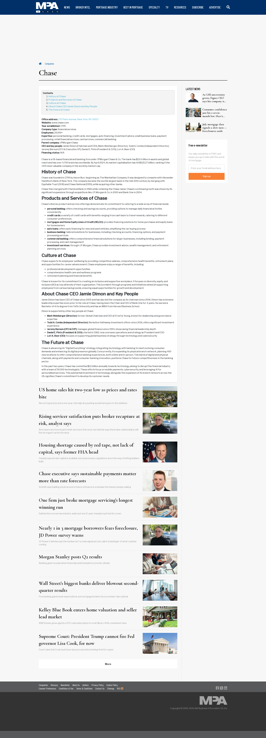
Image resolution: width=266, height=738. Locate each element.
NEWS (67, 7)
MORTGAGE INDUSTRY (107, 7)
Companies (49, 63)
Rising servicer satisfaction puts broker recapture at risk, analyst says (89, 419)
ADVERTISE (215, 7)
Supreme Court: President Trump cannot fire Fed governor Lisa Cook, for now (86, 639)
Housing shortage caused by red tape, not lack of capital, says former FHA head (86, 448)
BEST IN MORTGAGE (133, 7)
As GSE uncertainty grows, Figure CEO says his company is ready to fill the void (214, 98)
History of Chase (57, 96)
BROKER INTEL (83, 7)
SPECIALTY (154, 7)
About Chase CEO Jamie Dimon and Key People (73, 106)
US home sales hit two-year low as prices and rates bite (88, 393)
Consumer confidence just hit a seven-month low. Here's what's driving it (214, 113)
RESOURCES (180, 7)
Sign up (206, 176)
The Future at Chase (59, 109)
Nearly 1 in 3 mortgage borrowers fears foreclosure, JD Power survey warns (88, 531)
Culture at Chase (57, 103)
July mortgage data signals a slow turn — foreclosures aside (214, 128)
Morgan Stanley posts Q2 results (70, 557)
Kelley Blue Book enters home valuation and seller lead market (88, 613)
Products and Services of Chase (65, 99)
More (108, 664)
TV (167, 7)
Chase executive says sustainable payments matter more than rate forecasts (87, 477)
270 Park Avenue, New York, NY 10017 (78, 119)
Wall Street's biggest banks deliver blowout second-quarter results (89, 586)
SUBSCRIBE (198, 7)
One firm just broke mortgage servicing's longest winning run (86, 503)
